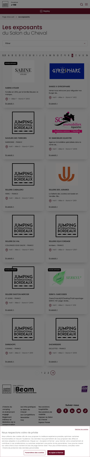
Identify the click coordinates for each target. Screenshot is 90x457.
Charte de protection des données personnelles (20, 448)
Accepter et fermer (56, 452)
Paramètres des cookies (34, 452)
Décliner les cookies (81, 429)
